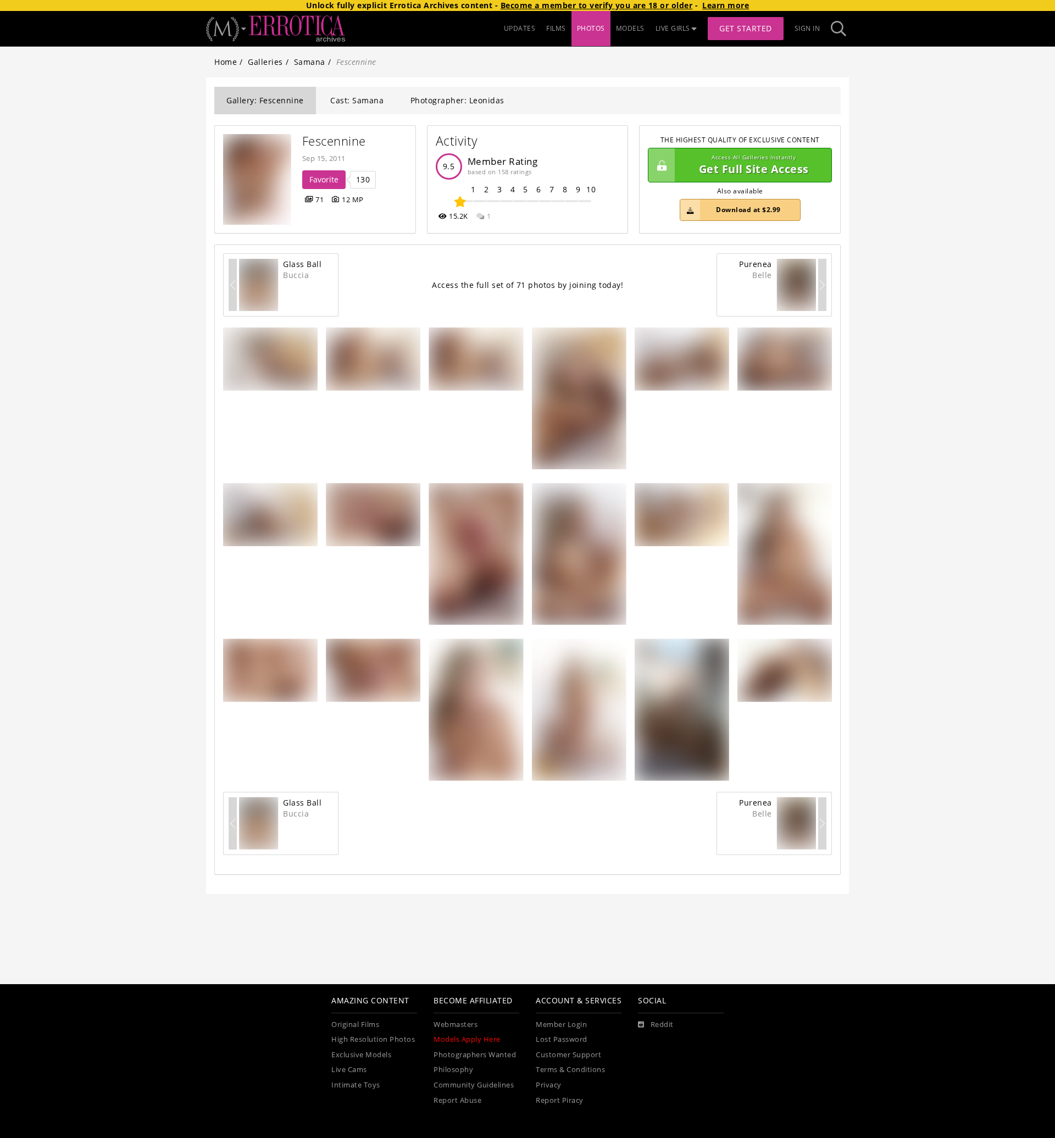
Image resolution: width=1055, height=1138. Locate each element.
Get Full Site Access (754, 165)
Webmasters (455, 1024)
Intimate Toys (355, 1085)
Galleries (265, 62)
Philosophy (453, 1069)
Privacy (549, 1085)
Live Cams (349, 1069)
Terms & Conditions (570, 1069)
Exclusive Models (361, 1054)
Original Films (355, 1024)
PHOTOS (591, 28)
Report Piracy (560, 1100)
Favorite (323, 179)
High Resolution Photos (373, 1039)
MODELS (630, 28)
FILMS (556, 28)
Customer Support (568, 1054)
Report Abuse (457, 1100)
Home (225, 62)
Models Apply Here (467, 1039)
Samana (309, 62)
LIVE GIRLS (673, 28)
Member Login (561, 1024)
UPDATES (520, 28)
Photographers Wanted (475, 1054)
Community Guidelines (474, 1085)
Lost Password (561, 1039)
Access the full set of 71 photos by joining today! (527, 285)
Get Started (745, 28)
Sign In (807, 28)
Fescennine (334, 140)
